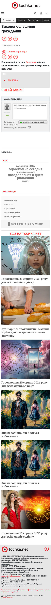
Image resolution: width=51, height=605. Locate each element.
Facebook (31, 62)
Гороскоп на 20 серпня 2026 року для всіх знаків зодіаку (24, 384)
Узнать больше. (7, 598)
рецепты (25, 181)
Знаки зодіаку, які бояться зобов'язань (20, 434)
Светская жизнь (34, 20)
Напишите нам (10, 200)
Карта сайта (9, 208)
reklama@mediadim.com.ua (11, 576)
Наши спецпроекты (12, 217)
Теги (5, 160)
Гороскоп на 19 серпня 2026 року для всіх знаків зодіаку (24, 534)
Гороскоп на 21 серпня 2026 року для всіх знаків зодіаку (24, 280)
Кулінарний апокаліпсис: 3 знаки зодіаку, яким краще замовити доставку (25, 332)
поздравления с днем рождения (25, 176)
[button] (41, 13)
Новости (21, 20)
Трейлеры (13, 80)
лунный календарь (26, 172)
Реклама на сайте (12, 213)
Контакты (8, 204)
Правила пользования (9, 590)
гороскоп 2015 (25, 166)
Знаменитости (9, 20)
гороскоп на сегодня (25, 169)
